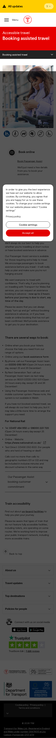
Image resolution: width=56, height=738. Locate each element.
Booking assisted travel (14, 54)
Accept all (28, 233)
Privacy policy (13, 216)
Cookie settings (28, 224)
